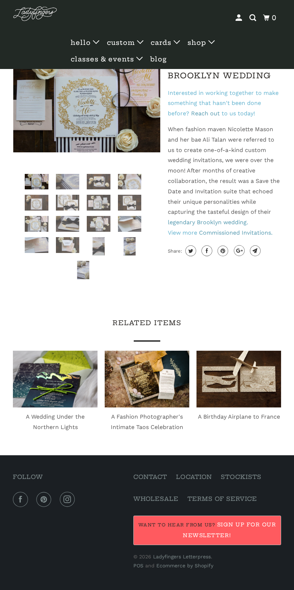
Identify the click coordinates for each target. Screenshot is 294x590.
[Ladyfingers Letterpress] (35, 14)
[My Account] (239, 18)
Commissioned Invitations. (235, 232)
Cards (162, 42)
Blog (158, 59)
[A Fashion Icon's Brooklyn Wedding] (87, 103)
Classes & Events (103, 59)
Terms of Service (222, 498)
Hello (82, 42)
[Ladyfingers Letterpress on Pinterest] (45, 499)
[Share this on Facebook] (206, 250)
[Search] (253, 18)
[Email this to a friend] (254, 250)
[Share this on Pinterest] (222, 250)
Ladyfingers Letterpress (182, 556)
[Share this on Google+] (238, 250)
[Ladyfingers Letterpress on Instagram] (69, 499)
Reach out (205, 113)
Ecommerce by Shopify (184, 565)
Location (194, 476)
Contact (150, 476)
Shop (198, 42)
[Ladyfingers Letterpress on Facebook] (22, 499)
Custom (122, 42)
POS (138, 565)
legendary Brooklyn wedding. (208, 222)
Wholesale (156, 498)
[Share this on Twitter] (190, 250)
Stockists (241, 476)
